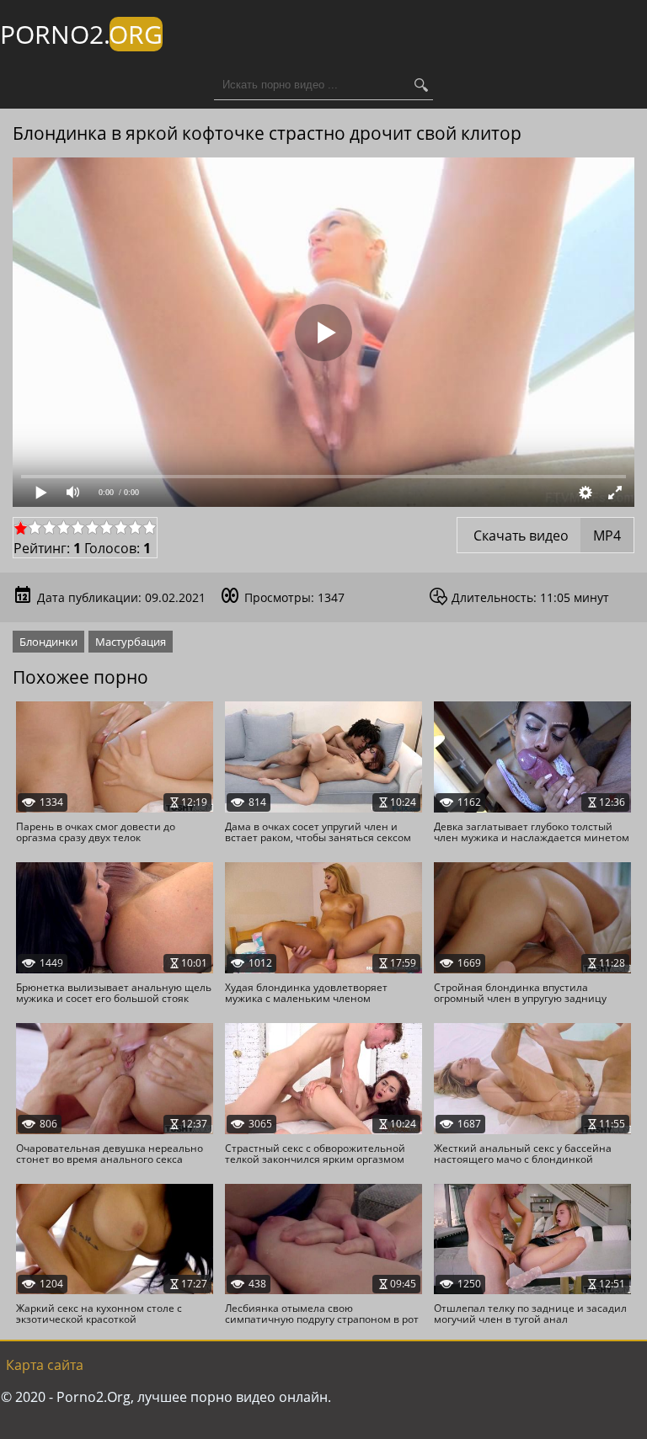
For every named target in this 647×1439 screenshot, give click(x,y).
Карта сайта (44, 1365)
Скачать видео (545, 535)
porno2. (81, 34)
